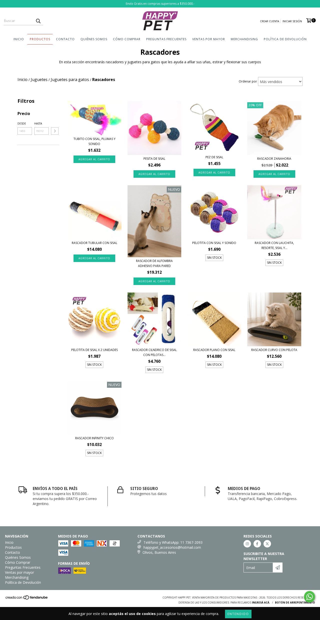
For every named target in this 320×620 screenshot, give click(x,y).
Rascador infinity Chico (94, 438)
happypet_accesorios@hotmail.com (172, 547)
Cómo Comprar (126, 39)
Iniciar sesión (292, 21)
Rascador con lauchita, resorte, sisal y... (274, 245)
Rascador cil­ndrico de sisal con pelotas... (154, 352)
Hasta (38, 123)
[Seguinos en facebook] (257, 544)
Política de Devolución (285, 39)
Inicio (19, 39)
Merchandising (244, 39)
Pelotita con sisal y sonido (214, 243)
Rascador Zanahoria (274, 158)
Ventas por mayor (208, 39)
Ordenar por (248, 81)
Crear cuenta (269, 21)
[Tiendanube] (27, 599)
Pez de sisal (214, 157)
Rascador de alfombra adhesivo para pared (154, 263)
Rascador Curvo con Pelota (274, 350)
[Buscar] (38, 20)
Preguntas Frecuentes (166, 39)
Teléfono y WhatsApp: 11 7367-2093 (173, 542)
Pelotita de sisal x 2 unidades (94, 350)
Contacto (65, 39)
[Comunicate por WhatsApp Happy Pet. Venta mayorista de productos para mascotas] (309, 596)
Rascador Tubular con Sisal (94, 243)
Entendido (238, 614)
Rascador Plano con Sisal (214, 350)
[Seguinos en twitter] (267, 544)
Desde (22, 123)
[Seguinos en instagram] (247, 544)
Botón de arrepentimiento (295, 602)
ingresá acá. (261, 602)
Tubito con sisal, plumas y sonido (95, 141)
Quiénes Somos (93, 39)
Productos (40, 39)
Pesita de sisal (154, 158)
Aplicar (54, 131)
